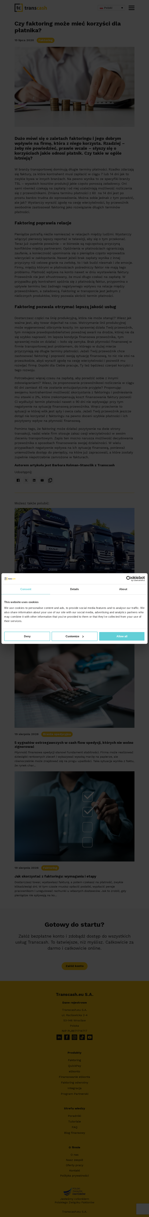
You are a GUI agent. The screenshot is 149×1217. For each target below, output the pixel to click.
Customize (72, 636)
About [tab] (123, 589)
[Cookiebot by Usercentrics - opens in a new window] (129, 578)
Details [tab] (74, 589)
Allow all (121, 636)
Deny (27, 636)
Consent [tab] (25, 589)
